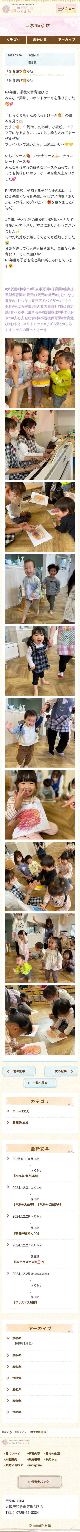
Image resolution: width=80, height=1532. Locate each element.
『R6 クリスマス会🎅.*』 (29, 1262)
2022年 (17, 1378)
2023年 (17, 1366)
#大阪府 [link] (11, 289)
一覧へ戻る (40, 1082)
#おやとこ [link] (16, 324)
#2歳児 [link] (49, 295)
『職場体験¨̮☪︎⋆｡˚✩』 (26, 1233)
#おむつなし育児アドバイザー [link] (35, 301)
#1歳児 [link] (38, 295)
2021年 (17, 1389)
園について (12, 1453)
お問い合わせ (14, 1465)
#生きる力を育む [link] (44, 306)
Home (5, 1432)
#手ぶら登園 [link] (21, 306)
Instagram (35, 1465)
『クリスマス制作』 (25, 1302)
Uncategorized (40, 1273)
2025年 (17, 1338)
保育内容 (34, 1453)
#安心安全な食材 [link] (25, 318)
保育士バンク (40, 1482)
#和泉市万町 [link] (39, 289)
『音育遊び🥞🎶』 (20, 71)
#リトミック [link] (34, 324)
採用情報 (34, 1459)
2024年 (17, 1355)
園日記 (32, 62)
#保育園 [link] (55, 289)
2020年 (17, 1400)
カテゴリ (13, 40)
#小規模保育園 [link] (49, 318)
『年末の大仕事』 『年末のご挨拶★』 (37, 1204)
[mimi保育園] (18, 8)
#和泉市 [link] (23, 289)
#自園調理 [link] (50, 312)
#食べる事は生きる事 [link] (25, 312)
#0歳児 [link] (28, 295)
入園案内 (11, 1459)
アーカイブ (66, 40)
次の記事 (61, 1071)
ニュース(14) (21, 1111)
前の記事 (19, 1071)
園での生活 (52, 1453)
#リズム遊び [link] (53, 324)
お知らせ (33, 55)
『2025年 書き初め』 (26, 1176)
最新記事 (40, 40)
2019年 (17, 1412)
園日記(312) (20, 1122)
